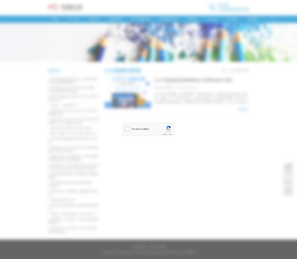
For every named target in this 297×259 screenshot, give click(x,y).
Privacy (165, 134)
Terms (170, 134)
